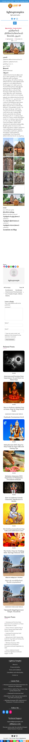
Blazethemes (23, 738)
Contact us (15, 675)
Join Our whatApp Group (21, 1)
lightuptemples (15, 12)
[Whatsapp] (11, 267)
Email (7, 329)
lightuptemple (10, 39)
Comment (8, 307)
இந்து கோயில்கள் (8, 28)
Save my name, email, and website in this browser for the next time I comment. (13, 335)
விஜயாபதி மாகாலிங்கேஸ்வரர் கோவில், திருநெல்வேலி (14, 581)
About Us (15, 664)
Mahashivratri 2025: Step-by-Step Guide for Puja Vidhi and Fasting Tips (14, 446)
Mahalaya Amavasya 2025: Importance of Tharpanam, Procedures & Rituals (14, 477)
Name (7, 323)
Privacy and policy (15, 667)
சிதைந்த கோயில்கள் (17, 28)
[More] (18, 267)
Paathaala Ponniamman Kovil (14, 417)
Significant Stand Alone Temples (14, 414)
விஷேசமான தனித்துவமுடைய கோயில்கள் (14, 577)
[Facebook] (15, 267)
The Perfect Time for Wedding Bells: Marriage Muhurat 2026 (14, 552)
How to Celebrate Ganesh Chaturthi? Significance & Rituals (14, 499)
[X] (13, 267)
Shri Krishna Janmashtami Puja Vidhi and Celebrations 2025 (13, 530)
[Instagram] (4, 267)
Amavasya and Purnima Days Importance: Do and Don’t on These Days (14, 378)
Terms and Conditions (15, 670)
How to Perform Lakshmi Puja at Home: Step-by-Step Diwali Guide (14, 409)
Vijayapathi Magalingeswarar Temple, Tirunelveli (14, 611)
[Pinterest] (9, 267)
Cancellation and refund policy (15, 672)
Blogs (14, 373)
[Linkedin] (6, 267)
